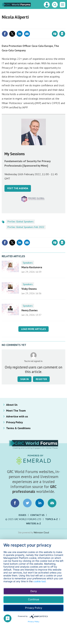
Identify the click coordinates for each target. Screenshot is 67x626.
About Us (12, 404)
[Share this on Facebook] (5, 34)
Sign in (21, 26)
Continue (33, 599)
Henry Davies (29, 310)
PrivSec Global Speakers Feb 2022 (26, 227)
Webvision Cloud (41, 532)
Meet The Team (16, 410)
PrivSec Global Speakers (21, 221)
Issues (22, 515)
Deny (33, 591)
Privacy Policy (14, 422)
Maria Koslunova (31, 267)
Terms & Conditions (18, 428)
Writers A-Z (33, 523)
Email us (52, 503)
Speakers (28, 262)
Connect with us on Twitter (27, 503)
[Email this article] (27, 34)
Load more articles (33, 329)
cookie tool (39, 581)
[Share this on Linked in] (19, 34)
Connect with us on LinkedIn (39, 503)
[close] (65, 26)
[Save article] (62, 34)
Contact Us (37, 515)
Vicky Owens (29, 288)
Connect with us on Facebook (14, 503)
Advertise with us (17, 416)
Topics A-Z (51, 519)
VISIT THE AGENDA (17, 188)
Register (41, 379)
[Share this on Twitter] (12, 34)
